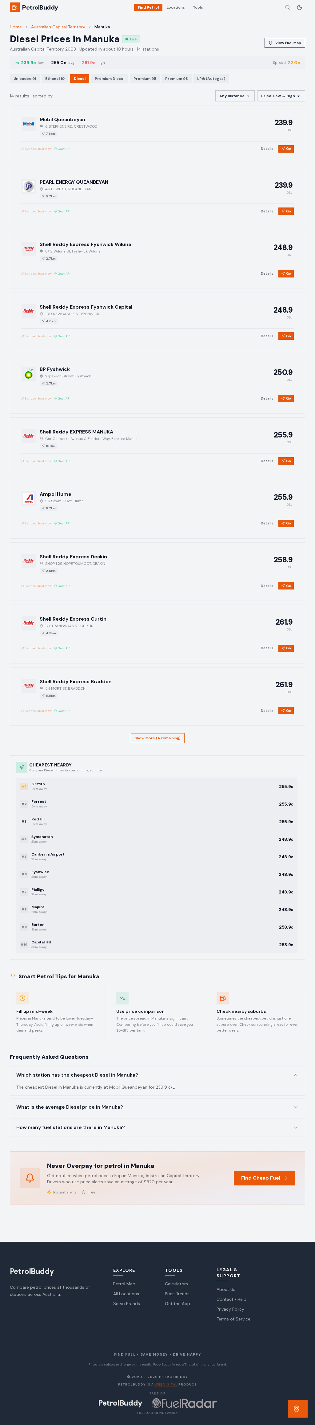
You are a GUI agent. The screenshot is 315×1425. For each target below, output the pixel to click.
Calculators (176, 1284)
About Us (226, 1289)
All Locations (126, 1293)
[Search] (287, 7)
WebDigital (166, 1384)
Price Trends (177, 1293)
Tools (198, 7)
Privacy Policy (230, 1309)
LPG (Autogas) (211, 78)
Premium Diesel (109, 78)
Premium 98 (176, 78)
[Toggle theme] (299, 7)
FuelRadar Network (157, 1413)
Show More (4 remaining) (158, 738)
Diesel (80, 78)
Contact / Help (231, 1299)
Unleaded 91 (25, 78)
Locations (176, 7)
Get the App (177, 1303)
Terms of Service (233, 1319)
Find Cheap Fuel (260, 1178)
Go (288, 148)
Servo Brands (126, 1303)
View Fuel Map (288, 42)
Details (267, 148)
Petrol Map (124, 1284)
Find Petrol (148, 7)
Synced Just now (38, 149)
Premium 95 (145, 78)
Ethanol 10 (55, 78)
